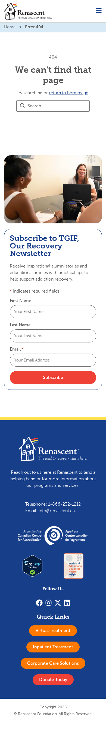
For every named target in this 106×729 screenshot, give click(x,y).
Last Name (20, 325)
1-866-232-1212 (64, 504)
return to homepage (68, 92)
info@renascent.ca (57, 510)
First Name (20, 301)
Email (16, 349)
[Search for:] (53, 106)
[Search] (22, 106)
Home (9, 27)
